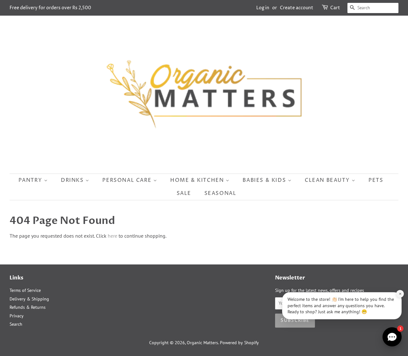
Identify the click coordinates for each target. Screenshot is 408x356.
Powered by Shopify (239, 342)
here (112, 236)
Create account (296, 8)
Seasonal (220, 193)
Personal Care (127, 180)
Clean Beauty (328, 180)
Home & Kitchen (198, 180)
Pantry (31, 180)
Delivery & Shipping (29, 299)
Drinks (73, 180)
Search (16, 324)
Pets (375, 180)
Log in (262, 8)
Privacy (17, 316)
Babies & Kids (265, 180)
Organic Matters (202, 342)
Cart (335, 8)
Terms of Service (25, 290)
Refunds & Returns (28, 307)
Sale (184, 193)
